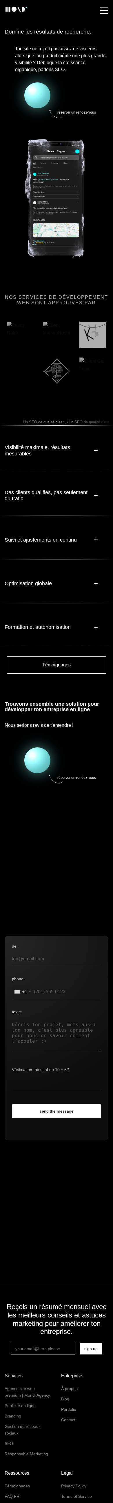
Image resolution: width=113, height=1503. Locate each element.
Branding (13, 1416)
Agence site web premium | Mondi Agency (27, 1392)
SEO (9, 1443)
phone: (18, 978)
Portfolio (68, 1409)
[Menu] (104, 10)
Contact (68, 1419)
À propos (69, 1388)
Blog (65, 1399)
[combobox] (22, 992)
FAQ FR (12, 1496)
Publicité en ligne (20, 1405)
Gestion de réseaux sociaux (23, 1429)
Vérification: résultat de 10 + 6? (40, 1069)
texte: (17, 1011)
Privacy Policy (73, 1486)
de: (15, 946)
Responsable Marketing (26, 1454)
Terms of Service (76, 1496)
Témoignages (56, 664)
